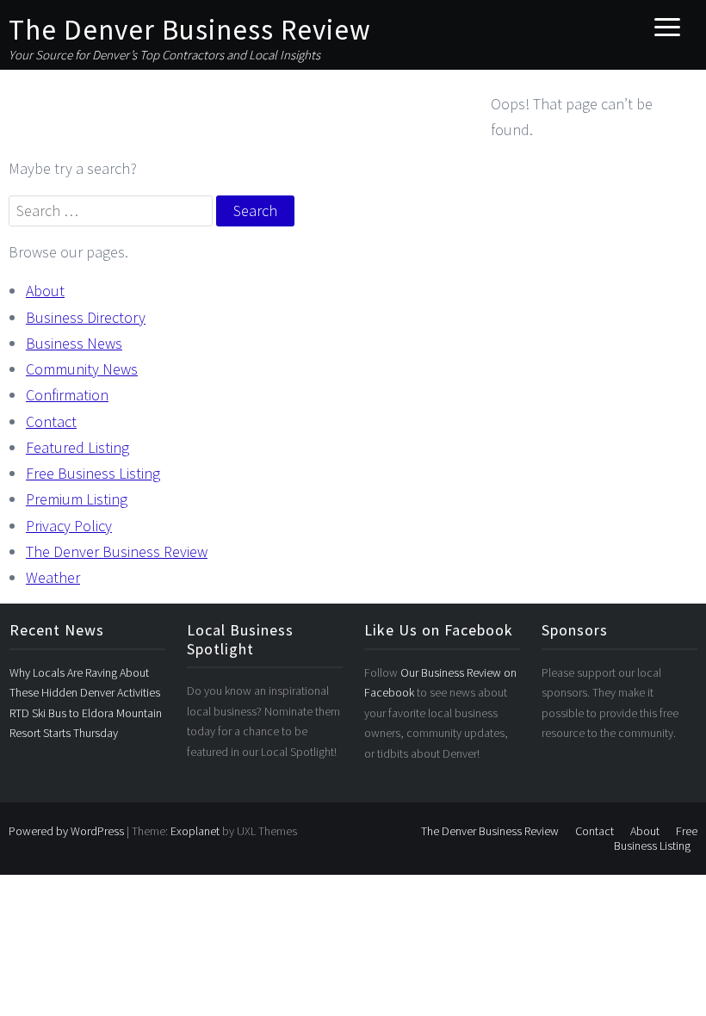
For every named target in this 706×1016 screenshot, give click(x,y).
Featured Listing (77, 447)
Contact (51, 421)
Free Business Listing (93, 473)
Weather (53, 577)
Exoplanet (195, 831)
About (45, 290)
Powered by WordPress (66, 831)
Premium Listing (76, 499)
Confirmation (67, 395)
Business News (74, 343)
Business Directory (86, 317)
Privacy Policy (69, 526)
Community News (82, 369)
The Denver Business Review (190, 29)
